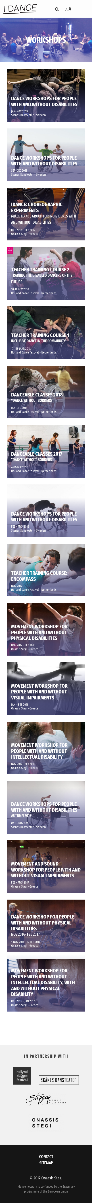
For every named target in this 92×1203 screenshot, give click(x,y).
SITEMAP (46, 1162)
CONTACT (46, 1156)
